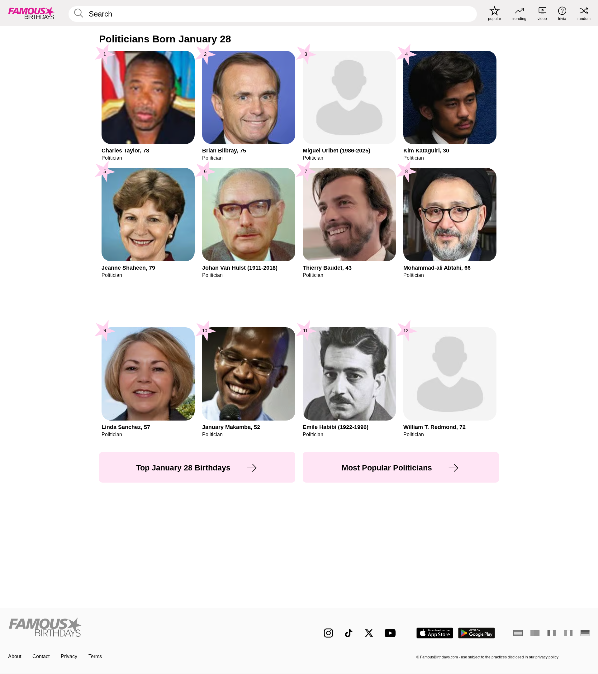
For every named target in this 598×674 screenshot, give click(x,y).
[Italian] (568, 633)
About (14, 656)
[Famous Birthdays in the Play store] (476, 633)
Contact (41, 656)
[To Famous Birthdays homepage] (31, 13)
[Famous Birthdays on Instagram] (328, 633)
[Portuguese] (534, 633)
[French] (551, 633)
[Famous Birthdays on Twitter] (368, 633)
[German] (585, 633)
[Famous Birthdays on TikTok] (348, 633)
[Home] (151, 628)
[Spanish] (518, 633)
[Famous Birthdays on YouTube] (391, 633)
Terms (95, 656)
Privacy (69, 656)
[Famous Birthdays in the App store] (434, 633)
